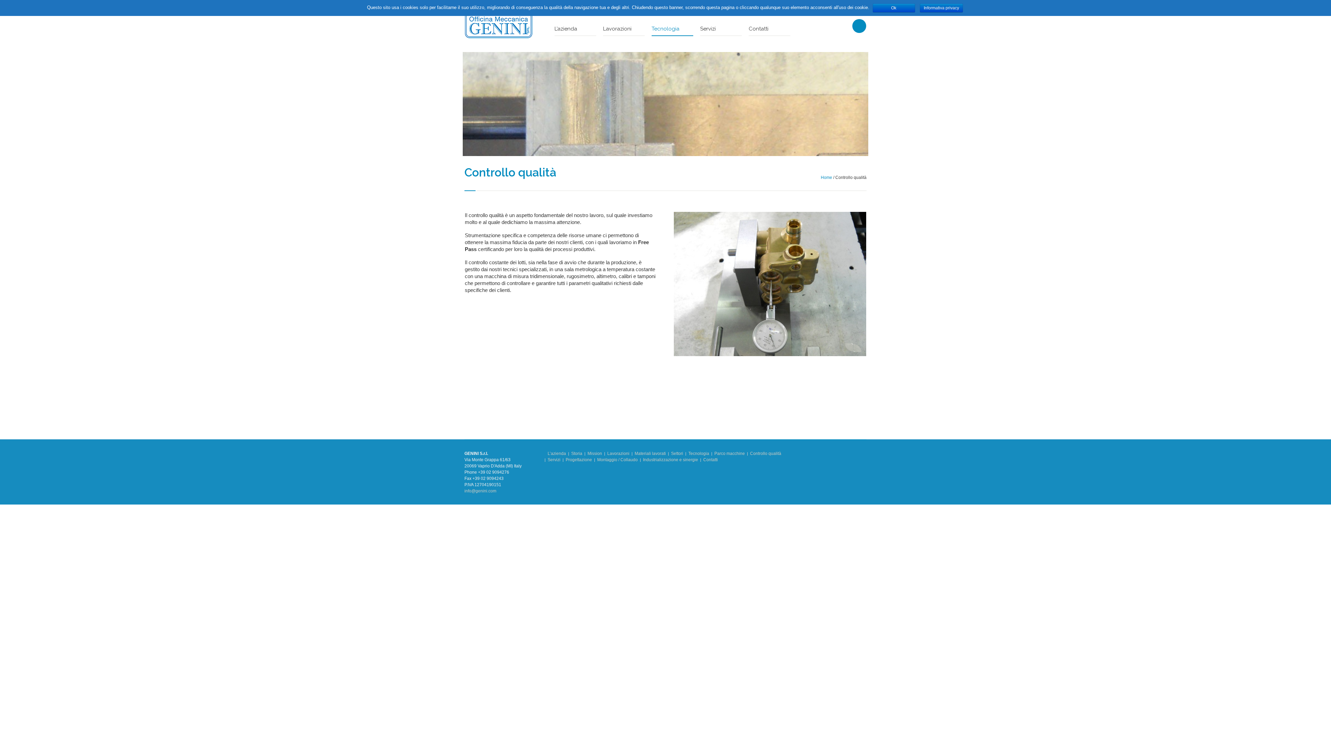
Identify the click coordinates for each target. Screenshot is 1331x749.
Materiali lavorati (650, 453)
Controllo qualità (765, 453)
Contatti (710, 459)
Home (826, 177)
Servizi (554, 459)
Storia (576, 453)
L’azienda (557, 453)
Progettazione (579, 459)
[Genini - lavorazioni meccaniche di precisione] (498, 25)
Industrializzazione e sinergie (670, 459)
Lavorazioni (618, 453)
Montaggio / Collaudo (617, 459)
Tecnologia (698, 453)
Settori (677, 453)
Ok (893, 8)
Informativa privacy (941, 8)
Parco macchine (729, 453)
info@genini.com (480, 491)
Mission (595, 453)
